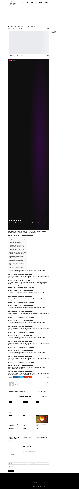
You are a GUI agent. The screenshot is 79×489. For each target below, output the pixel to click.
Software (11, 428)
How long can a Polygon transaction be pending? (18, 243)
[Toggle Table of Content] (25, 238)
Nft (36, 2)
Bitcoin (27, 2)
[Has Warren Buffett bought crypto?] (29, 419)
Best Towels (54, 31)
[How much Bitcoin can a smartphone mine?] (15, 432)
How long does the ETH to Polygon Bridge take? (17, 391)
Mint (37, 428)
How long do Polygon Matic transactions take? (17, 239)
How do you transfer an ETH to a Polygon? (41, 391)
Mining (32, 2)
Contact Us (46, 2)
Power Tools (54, 32)
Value (24, 415)
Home (22, 2)
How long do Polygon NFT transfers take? (16, 242)
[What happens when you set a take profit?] (15, 419)
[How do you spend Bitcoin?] (42, 405)
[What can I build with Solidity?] (42, 432)
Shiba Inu (37, 424)
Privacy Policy (36, 482)
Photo (48, 28)
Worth (37, 415)
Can (23, 437)
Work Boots (53, 30)
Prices (40, 2)
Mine (10, 415)
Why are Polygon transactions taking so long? (17, 241)
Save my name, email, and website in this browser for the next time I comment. (22, 468)
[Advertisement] (39, 16)
